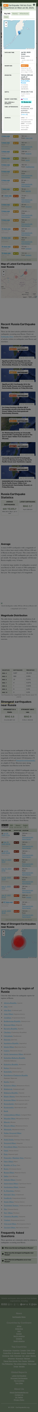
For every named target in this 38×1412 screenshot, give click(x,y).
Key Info (7, 14)
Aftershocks (24, 14)
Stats (6, 17)
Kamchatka (25, 81)
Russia (23, 83)
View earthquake (26, 121)
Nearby (15, 14)
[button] (19, 33)
